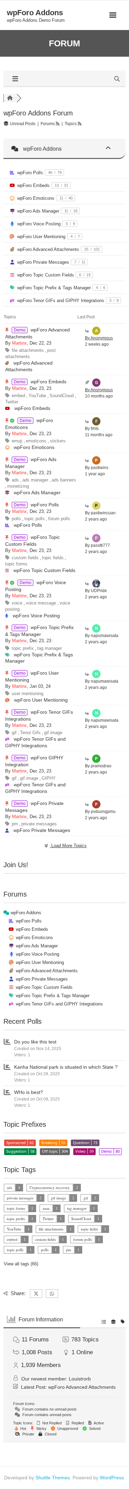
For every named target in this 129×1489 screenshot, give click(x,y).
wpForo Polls (30, 172)
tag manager (49, 648)
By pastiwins (96, 467)
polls (17, 518)
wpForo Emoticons (35, 198)
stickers (58, 440)
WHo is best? (28, 1092)
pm (15, 823)
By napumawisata (101, 635)
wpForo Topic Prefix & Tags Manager (54, 287)
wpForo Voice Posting (39, 223)
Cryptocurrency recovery (50, 1187)
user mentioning (27, 693)
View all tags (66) (21, 1263)
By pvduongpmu (100, 811)
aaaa (46, 1208)
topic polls (35, 518)
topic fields (53, 557)
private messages (39, 823)
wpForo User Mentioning (41, 236)
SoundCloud (62, 395)
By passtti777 (97, 545)
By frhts (92, 428)
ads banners (64, 480)
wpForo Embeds (33, 185)
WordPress (112, 1477)
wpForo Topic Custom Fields (45, 275)
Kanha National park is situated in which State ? (66, 1067)
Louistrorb (80, 1379)
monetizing (18, 486)
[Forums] (10, 98)
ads (16, 480)
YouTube (38, 395)
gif (15, 732)
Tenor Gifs (31, 732)
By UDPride (96, 590)
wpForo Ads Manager (38, 211)
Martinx (19, 343)
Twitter (11, 401)
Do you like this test (35, 1042)
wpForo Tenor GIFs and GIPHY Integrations (60, 300)
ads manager (36, 480)
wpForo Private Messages (43, 262)
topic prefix (23, 648)
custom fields (26, 557)
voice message (41, 603)
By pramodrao (98, 766)
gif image (53, 732)
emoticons (37, 440)
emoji (18, 440)
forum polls (59, 518)
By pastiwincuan (100, 513)
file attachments (28, 350)
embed (19, 395)
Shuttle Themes (52, 1477)
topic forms (16, 563)
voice (18, 603)
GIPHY (49, 778)
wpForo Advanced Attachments (48, 249)
